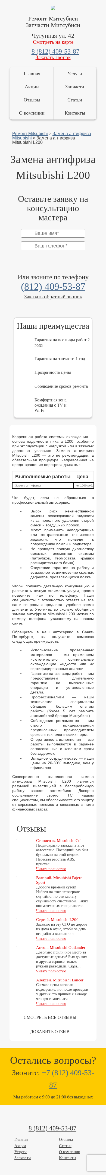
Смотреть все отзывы (50, 1017)
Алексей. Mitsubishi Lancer (59, 980)
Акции (32, 86)
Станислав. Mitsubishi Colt (59, 840)
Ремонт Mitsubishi (30, 133)
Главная (32, 73)
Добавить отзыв (50, 1031)
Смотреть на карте (53, 42)
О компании (32, 113)
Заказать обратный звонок (53, 296)
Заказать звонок (53, 57)
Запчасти (74, 86)
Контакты (75, 113)
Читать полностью (51, 869)
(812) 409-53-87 (53, 286)
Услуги (74, 73)
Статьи (74, 100)
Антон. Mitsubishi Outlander (60, 947)
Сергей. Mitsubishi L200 (57, 919)
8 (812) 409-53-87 (55, 51)
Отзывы (32, 100)
